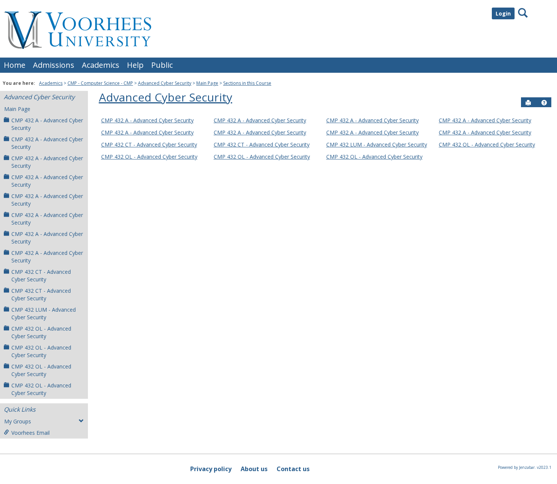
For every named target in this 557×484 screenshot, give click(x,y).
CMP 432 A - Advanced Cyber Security (47, 124)
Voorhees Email (30, 432)
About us (254, 469)
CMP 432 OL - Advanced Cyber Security (41, 332)
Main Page (207, 83)
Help (135, 65)
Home (14, 65)
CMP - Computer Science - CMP (100, 83)
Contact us (293, 469)
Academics (100, 65)
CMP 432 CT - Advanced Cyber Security (41, 275)
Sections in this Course (247, 83)
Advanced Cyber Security (164, 83)
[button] (544, 103)
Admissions (53, 65)
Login (503, 13)
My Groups (17, 421)
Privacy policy (211, 469)
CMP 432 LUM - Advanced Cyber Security (43, 313)
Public (162, 65)
